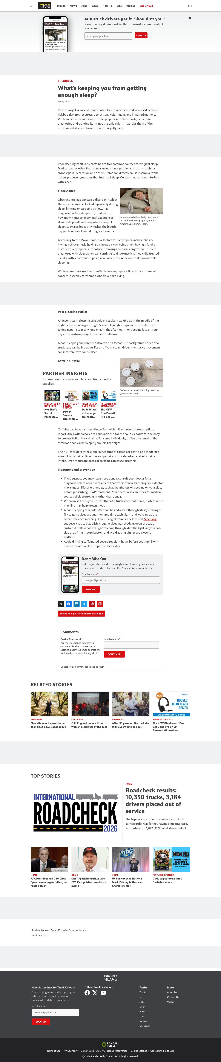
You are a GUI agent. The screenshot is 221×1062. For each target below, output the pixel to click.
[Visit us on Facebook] (87, 992)
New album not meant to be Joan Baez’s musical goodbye (48, 725)
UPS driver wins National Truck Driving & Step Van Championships (127, 882)
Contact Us (156, 1050)
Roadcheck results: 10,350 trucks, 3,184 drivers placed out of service (153, 800)
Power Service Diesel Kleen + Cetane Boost (70, 415)
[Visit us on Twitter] (95, 992)
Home (129, 784)
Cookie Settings (139, 1050)
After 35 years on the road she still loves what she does (130, 725)
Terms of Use (53, 1050)
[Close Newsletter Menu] (190, 18)
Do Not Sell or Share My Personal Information (104, 1050)
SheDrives (65, 80)
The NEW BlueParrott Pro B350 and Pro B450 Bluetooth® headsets (108, 413)
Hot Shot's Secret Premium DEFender (50, 413)
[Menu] (31, 6)
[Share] (69, 604)
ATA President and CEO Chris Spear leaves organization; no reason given (49, 882)
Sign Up (141, 35)
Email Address (90, 574)
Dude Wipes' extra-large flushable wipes (89, 413)
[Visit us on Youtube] (103, 992)
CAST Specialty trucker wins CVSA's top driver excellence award (88, 882)
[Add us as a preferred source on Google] (100, 604)
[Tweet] (84, 604)
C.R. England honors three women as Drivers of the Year (89, 725)
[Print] (61, 604)
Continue (114, 654)
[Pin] (92, 604)
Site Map (169, 1050)
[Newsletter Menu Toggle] (190, 6)
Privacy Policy (71, 1050)
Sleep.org (150, 519)
